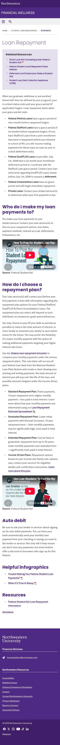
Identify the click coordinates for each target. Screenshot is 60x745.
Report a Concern (10, 705)
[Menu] (3, 21)
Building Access (9, 683)
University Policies (11, 710)
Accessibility (8, 678)
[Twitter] (8, 729)
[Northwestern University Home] (10, 3)
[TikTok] (23, 729)
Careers (6, 692)
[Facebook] (4, 729)
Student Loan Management (24, 31)
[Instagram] (13, 729)
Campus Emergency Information (17, 687)
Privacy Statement (11, 701)
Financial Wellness (18, 13)
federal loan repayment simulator (29, 353)
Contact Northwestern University (17, 696)
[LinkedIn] (27, 729)
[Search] (10, 21)
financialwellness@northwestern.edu (22, 658)
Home (5, 31)
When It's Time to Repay (21, 583)
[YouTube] (18, 729)
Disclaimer (8, 612)
